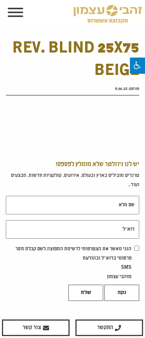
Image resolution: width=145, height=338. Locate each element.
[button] (137, 66)
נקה (122, 293)
